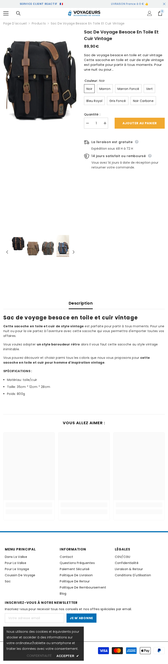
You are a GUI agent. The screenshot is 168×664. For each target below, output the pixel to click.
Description (81, 303)
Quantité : (92, 114)
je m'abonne (81, 618)
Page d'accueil (15, 23)
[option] (40, 78)
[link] (29, 504)
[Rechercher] (18, 13)
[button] (7, 252)
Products (39, 23)
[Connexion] (149, 13)
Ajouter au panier (139, 123)
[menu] (6, 13)
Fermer (164, 4)
